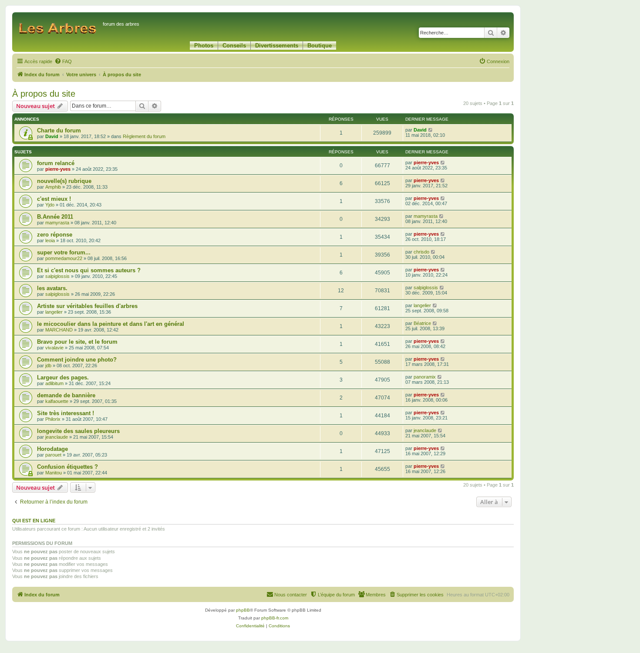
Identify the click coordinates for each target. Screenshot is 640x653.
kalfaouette (56, 401)
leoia (50, 240)
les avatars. (52, 288)
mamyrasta (57, 222)
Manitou (53, 472)
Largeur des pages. (63, 377)
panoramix (425, 376)
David (51, 136)
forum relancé (55, 163)
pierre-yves (58, 169)
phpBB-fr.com (274, 618)
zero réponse (54, 234)
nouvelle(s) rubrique (64, 181)
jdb (48, 365)
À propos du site (43, 93)
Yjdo (49, 204)
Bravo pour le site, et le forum (77, 341)
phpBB (243, 610)
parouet (53, 454)
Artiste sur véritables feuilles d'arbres (87, 306)
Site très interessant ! (65, 413)
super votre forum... (64, 252)
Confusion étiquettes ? (67, 467)
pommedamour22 (63, 258)
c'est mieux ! (54, 199)
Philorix (53, 419)
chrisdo (421, 251)
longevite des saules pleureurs (78, 431)
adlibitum (54, 383)
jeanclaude (56, 437)
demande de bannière (66, 395)
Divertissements (276, 45)
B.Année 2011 (55, 216)
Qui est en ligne (33, 520)
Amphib (53, 186)
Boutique (319, 45)
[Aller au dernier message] (431, 129)
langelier (54, 312)
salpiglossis (57, 276)
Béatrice (422, 323)
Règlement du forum (144, 136)
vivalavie (54, 347)
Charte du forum (59, 130)
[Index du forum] (58, 27)
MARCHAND (59, 329)
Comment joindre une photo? (77, 359)
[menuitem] (63, 61)
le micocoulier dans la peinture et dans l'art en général (110, 324)
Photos (203, 45)
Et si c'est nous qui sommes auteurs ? (89, 270)
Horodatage (52, 449)
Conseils (234, 45)
